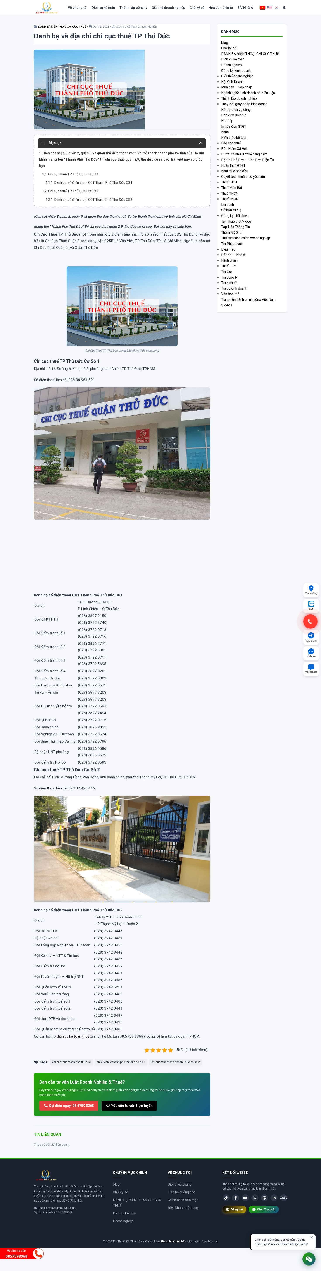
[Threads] (264, 1197)
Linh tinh (227, 205)
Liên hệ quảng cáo (181, 1192)
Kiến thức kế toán (234, 138)
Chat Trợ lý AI (266, 1209)
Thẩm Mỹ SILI (232, 232)
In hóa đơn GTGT (233, 126)
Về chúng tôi (77, 8)
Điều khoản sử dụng (183, 1208)
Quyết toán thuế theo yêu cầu (243, 177)
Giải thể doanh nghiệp (168, 8)
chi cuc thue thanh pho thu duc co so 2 (175, 1062)
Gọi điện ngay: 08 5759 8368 (71, 1106)
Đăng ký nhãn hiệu (235, 216)
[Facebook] (235, 1197)
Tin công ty (229, 277)
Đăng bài (237, 1209)
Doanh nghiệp (231, 65)
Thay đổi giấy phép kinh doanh (244, 104)
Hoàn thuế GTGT (233, 165)
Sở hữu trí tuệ (231, 210)
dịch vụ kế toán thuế (73, 1036)
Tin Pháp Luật (231, 244)
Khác (225, 132)
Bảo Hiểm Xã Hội (234, 149)
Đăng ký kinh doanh (236, 71)
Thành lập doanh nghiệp (239, 98)
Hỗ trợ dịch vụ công (236, 110)
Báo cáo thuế (231, 143)
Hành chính (229, 260)
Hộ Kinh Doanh (232, 82)
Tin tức (226, 272)
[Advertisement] (122, 560)
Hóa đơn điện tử (221, 8)
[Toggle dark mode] (284, 7)
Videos (226, 305)
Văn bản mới (230, 294)
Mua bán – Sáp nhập (236, 87)
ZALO (283, 1197)
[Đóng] (311, 1237)
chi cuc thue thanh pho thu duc (71, 1062)
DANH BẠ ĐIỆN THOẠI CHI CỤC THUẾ (62, 26)
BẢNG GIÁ (245, 8)
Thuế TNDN (229, 199)
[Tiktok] (226, 1197)
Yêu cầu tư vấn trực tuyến (131, 1106)
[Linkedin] (274, 1197)
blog (224, 43)
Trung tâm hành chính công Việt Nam (248, 300)
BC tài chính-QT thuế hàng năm (244, 154)
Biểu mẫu (228, 249)
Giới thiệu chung (180, 1184)
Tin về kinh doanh (234, 288)
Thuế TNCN (229, 193)
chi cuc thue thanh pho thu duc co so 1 (121, 1062)
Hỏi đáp (227, 121)
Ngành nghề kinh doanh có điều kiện (248, 93)
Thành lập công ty (133, 8)
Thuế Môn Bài (231, 188)
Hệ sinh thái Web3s (173, 1241)
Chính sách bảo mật (183, 1200)
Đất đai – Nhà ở (233, 255)
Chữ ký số (197, 8)
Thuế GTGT (229, 182)
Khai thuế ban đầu (234, 171)
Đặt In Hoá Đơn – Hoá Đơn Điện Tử (247, 160)
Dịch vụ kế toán (103, 8)
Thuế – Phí (229, 266)
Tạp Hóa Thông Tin (235, 227)
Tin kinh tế (228, 283)
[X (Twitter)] (254, 1197)
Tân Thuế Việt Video (236, 221)
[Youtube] (245, 1197)
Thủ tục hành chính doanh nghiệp (245, 238)
